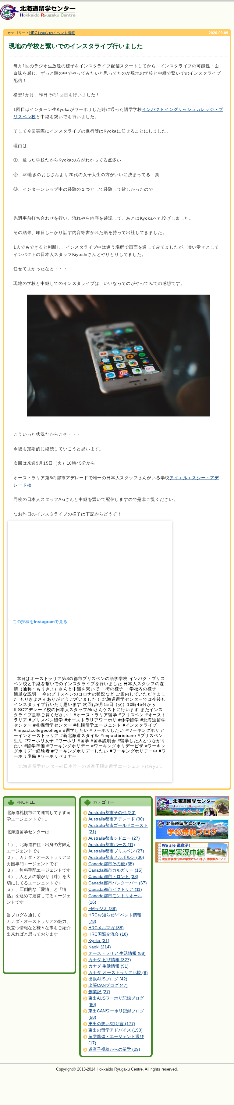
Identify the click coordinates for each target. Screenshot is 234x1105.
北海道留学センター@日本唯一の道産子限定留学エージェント (82, 766)
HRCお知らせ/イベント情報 (52, 33)
